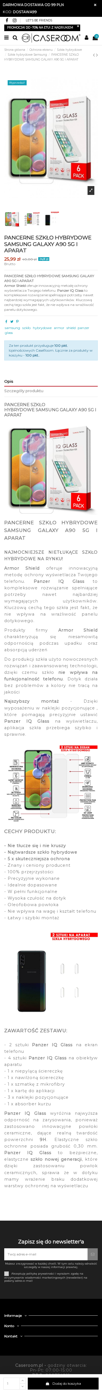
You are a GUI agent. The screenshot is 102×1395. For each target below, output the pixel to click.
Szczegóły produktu (23, 390)
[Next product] (97, 55)
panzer (83, 328)
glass (9, 332)
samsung (12, 328)
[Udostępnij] (6, 321)
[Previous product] (94, 55)
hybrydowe (42, 328)
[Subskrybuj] (93, 1254)
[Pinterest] (17, 321)
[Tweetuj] (11, 321)
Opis (8, 381)
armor (59, 328)
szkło (26, 328)
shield (71, 328)
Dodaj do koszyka (66, 1383)
